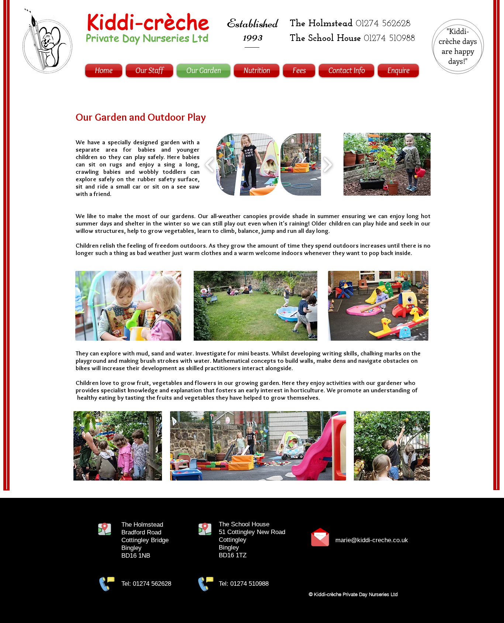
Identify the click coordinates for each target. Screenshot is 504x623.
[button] (247, 164)
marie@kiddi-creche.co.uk (371, 540)
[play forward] (327, 164)
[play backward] (209, 164)
